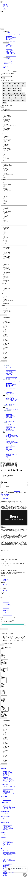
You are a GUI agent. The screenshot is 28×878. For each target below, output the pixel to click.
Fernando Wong (9, 392)
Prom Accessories (9, 450)
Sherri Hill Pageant (10, 393)
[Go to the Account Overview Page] (1, 2)
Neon (5, 199)
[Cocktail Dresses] (6, 653)
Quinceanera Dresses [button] (5, 816)
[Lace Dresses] (4, 659)
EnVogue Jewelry (9, 429)
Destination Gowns (10, 441)
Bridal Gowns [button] (6, 602)
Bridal (5, 114)
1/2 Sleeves (6, 296)
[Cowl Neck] (4, 696)
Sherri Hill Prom (9, 367)
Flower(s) (6, 215)
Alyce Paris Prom (9, 372)
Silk (5, 238)
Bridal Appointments (7, 615)
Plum (5, 344)
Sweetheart (6, 280)
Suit (5, 154)
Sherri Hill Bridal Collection (11, 388)
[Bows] (3, 680)
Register (5, 7)
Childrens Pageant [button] (5, 822)
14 (23, 86)
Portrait (5, 273)
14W (10, 93)
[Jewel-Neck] (4, 699)
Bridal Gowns (9, 457)
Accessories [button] (3, 837)
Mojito (5, 321)
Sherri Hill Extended (10, 368)
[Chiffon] (3, 685)
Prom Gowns (6, 608)
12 (18, 86)
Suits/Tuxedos (9, 443)
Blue (5, 331)
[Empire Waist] (4, 702)
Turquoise (6, 327)
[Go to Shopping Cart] (1, 1)
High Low (6, 169)
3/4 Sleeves (6, 298)
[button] (6, 31)
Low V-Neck (7, 269)
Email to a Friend (4, 495)
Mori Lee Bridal (9, 385)
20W (5, 95)
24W (18, 95)
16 (4, 88)
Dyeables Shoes (9, 426)
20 (15, 88)
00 (10, 83)
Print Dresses (7, 148)
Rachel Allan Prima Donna (11, 375)
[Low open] (4, 670)
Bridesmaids (7, 115)
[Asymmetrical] (3, 691)
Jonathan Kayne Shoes (10, 427)
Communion (7, 119)
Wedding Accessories (10, 446)
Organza (6, 235)
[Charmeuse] (3, 684)
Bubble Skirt (7, 164)
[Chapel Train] (3, 692)
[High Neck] (4, 698)
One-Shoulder (7, 272)
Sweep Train (7, 256)
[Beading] (3, 679)
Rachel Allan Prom (10, 374)
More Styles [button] (3, 856)
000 (5, 83)
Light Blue (6, 329)
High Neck (6, 267)
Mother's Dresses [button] (4, 802)
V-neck (5, 281)
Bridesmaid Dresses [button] (5, 811)
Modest (5, 145)
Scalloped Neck (7, 275)
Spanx (7, 448)
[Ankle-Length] (3, 690)
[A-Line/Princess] (4, 701)
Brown (5, 353)
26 (10, 90)
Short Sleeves (7, 301)
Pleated (5, 173)
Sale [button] (1, 848)
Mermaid (6, 289)
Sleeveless (6, 303)
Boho (5, 137)
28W (5, 98)
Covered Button (7, 183)
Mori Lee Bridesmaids (10, 404)
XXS (24, 98)
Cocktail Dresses (7, 117)
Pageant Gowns (9, 453)
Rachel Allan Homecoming (11, 377)
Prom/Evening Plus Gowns (11, 444)
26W (24, 95)
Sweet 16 (6, 130)
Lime (5, 325)
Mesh (5, 233)
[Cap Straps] (4, 713)
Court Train (6, 251)
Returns (4, 580)
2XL (5, 102)
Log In (4, 9)
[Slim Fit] (4, 705)
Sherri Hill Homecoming (11, 370)
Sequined (6, 237)
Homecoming (7, 124)
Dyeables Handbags (10, 424)
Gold (5, 352)
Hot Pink (6, 340)
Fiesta (7, 408)
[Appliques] (3, 678)
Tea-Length (6, 257)
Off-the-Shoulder (7, 271)
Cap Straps (6, 308)
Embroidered (7, 212)
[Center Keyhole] (5, 663)
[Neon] (2, 675)
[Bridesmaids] (6, 651)
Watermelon (6, 343)
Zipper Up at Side (8, 190)
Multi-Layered (7, 170)
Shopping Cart (6, 6)
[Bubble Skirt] (5, 661)
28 (15, 90)
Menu (2, 28)
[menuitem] (15, 4)
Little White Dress (8, 143)
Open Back (6, 172)
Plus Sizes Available (8, 174)
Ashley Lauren (9, 371)
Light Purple (7, 336)
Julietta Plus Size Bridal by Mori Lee (13, 381)
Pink (5, 339)
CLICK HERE (17, 491)
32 (4, 93)
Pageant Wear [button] (4, 796)
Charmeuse (6, 227)
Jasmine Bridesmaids (10, 437)
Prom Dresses (7, 127)
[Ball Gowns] (4, 655)
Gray (5, 356)
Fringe (5, 216)
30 (20, 90)
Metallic (6, 197)
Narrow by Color (6, 317)
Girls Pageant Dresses (8, 123)
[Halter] (4, 697)
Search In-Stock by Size (8, 80)
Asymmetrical (7, 248)
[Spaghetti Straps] (4, 715)
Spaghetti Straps (7, 311)
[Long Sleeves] (4, 709)
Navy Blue (6, 332)
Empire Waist (7, 288)
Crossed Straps (7, 184)
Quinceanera (7, 128)
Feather (5, 213)
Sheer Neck (6, 277)
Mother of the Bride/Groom (10, 125)
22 (20, 88)
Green (5, 323)
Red (5, 345)
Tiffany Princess (9, 417)
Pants (5, 146)
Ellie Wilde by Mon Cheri (11, 378)
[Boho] (4, 656)
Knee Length (7, 253)
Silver (5, 357)
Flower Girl (6, 121)
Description (5, 498)
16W (16, 93)
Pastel (5, 201)
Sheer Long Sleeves (8, 300)
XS (5, 100)
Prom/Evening (9, 449)
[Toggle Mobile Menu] (1, 597)
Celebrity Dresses (8, 165)
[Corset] (5, 664)
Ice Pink (6, 338)
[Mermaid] (4, 704)
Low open (6, 186)
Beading (6, 208)
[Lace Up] (4, 669)
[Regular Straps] (4, 714)
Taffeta (5, 240)
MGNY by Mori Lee (10, 398)
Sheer (5, 188)
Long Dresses (7, 144)
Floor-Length (7, 252)
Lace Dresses (7, 140)
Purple (5, 334)
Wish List (5, 4)
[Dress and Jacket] (4, 657)
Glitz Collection (9, 414)
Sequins (6, 221)
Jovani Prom (8, 373)
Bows (5, 209)
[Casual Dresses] (6, 652)
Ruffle (5, 219)
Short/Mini (6, 255)
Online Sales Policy (5, 494)
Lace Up (6, 185)
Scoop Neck (7, 276)
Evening (6, 120)
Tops (5, 156)
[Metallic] (2, 674)
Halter (5, 265)
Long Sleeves (7, 299)
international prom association (12, 442)
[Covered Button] (4, 667)
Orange (6, 347)
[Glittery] (2, 673)
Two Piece (6, 158)
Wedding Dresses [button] (4, 784)
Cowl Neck (6, 264)
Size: (2, 481)
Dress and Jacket (7, 139)
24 (4, 90)
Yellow (5, 319)
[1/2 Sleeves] (4, 707)
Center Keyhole (7, 166)
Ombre (5, 200)
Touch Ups (8, 428)
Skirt (5, 153)
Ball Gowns (6, 136)
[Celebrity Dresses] (5, 662)
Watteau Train (7, 258)
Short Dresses (7, 152)
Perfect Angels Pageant (10, 416)
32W (18, 98)
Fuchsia (6, 342)
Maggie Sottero (9, 383)
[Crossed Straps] (4, 668)
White (5, 358)
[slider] (25, 625)
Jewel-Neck (6, 268)
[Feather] (3, 686)
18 (10, 88)
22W (11, 95)
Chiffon (6, 228)
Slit (5, 177)
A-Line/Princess (7, 287)
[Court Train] (3, 693)
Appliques (6, 207)
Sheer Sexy (6, 150)
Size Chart (3, 493)
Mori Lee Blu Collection (11, 384)
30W (11, 98)
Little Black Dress (8, 141)
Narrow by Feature (6, 109)
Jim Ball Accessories (10, 430)
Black (5, 355)
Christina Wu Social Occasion (12, 399)
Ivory (5, 349)
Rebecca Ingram (9, 387)
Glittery (6, 196)
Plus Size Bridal (9, 451)
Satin (5, 236)
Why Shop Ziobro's (7, 612)
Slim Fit (6, 291)
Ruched (6, 176)
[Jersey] (3, 687)
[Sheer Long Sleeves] (4, 710)
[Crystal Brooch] (3, 682)
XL (24, 100)
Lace (5, 217)
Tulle (5, 241)
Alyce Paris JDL (9, 397)
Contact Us (5, 579)
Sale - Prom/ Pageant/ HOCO (12, 435)
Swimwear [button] (3, 832)
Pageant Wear (6, 610)
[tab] (15, 372)
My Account (5, 5)
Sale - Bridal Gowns (10, 434)
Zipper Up (6, 189)
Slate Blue (6, 330)
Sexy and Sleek (7, 149)
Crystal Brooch (7, 211)
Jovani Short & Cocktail (11, 400)
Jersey (5, 231)
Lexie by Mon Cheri (10, 415)
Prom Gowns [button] (3, 768)
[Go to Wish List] (2, 1)
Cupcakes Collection (10, 412)
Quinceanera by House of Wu (12, 409)
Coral (5, 348)
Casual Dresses (7, 116)
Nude (5, 351)
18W (23, 93)
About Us (5, 584)
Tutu (5, 157)
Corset (5, 168)
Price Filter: (5, 75)
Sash (5, 220)
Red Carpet (6, 129)
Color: (2, 483)
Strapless (6, 278)
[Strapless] (4, 716)
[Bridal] (6, 649)
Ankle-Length (7, 247)
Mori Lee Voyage (9, 386)
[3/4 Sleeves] (4, 708)
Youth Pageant (9, 447)
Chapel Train (7, 249)
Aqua (5, 326)
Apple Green (7, 322)
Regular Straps (7, 310)
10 (13, 86)
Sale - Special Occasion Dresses (12, 436)
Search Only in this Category (8, 73)
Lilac (5, 335)
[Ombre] (2, 676)
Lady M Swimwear (10, 421)
